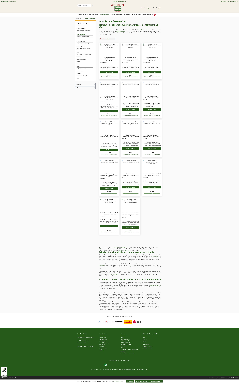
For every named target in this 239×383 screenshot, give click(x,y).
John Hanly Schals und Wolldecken (84, 54)
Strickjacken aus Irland (81, 68)
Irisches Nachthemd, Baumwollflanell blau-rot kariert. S (130, 97)
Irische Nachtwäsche (81, 34)
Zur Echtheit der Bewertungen (128, 352)
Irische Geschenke (103, 339)
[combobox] (84, 5)
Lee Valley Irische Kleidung (82, 56)
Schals (78, 64)
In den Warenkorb (109, 72)
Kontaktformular (89, 346)
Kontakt (143, 8)
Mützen (78, 61)
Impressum (211, 377)
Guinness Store (102, 337)
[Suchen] (92, 5)
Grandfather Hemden (81, 28)
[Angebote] (155, 14)
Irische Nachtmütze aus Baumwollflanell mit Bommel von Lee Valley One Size (109, 59)
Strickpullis (116, 247)
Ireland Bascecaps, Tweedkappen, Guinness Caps (84, 31)
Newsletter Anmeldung (148, 346)
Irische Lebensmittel (103, 343)
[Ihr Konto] (153, 8)
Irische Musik (102, 344)
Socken (78, 66)
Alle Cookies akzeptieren (156, 381)
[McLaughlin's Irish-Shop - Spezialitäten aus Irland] (117, 8)
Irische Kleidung (102, 341)
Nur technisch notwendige (142, 381)
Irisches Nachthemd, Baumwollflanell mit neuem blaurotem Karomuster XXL (130, 214)
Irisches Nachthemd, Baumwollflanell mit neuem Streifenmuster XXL (152, 174)
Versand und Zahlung (126, 344)
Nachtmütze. (102, 265)
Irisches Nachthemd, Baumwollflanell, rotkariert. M (152, 97)
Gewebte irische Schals (81, 25)
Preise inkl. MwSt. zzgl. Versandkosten (109, 76)
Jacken (78, 52)
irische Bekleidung (120, 31)
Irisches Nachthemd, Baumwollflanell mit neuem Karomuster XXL (109, 213)
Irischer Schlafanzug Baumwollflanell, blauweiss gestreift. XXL (109, 175)
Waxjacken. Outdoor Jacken (82, 75)
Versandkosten (115, 369)
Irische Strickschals (81, 39)
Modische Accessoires (81, 59)
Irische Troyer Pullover (81, 41)
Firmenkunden (146, 344)
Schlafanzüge (155, 256)
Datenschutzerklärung (221, 377)
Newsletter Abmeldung (148, 348)
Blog (148, 8)
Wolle (78, 78)
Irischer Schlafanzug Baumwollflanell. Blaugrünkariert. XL (152, 135)
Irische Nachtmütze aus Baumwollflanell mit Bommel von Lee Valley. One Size (130, 59)
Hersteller (78, 84)
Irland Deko (101, 346)
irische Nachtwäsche (124, 250)
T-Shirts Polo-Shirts (81, 71)
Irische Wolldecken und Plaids (83, 43)
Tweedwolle (123, 247)
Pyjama (131, 267)
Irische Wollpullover (81, 46)
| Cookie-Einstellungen (232, 377)
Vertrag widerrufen (125, 342)
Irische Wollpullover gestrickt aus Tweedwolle (83, 49)
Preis (77, 87)
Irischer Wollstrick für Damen (83, 36)
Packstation (123, 346)
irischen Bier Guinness (142, 30)
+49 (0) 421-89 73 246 (82, 340)
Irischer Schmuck (103, 348)
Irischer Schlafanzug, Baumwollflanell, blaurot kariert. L (131, 174)
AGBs (122, 337)
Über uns (145, 339)
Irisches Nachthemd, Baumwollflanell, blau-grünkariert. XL (130, 135)
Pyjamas (101, 248)
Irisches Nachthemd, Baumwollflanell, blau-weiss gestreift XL (109, 136)
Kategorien (103, 334)
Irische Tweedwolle (113, 274)
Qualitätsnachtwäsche (155, 285)
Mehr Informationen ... (118, 381)
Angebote (101, 350)
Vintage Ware (79, 73)
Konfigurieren (130, 381)
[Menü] (6, 367)
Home (144, 337)
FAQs (122, 348)
